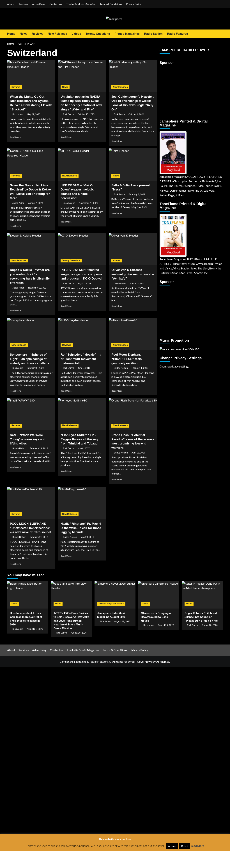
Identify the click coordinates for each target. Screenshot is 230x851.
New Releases (57, 33)
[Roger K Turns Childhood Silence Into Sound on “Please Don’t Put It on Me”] (202, 595)
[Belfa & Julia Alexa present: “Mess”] (133, 164)
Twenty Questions (98, 33)
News (23, 33)
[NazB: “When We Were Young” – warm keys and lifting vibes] (31, 414)
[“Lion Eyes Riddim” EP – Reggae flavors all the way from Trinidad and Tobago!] (82, 414)
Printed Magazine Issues (111, 603)
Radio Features (177, 33)
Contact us (55, 4)
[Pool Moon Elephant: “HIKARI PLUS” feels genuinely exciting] (133, 334)
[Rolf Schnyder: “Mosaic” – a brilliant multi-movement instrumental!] (82, 334)
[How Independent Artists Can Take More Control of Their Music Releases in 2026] (27, 595)
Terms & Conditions (111, 4)
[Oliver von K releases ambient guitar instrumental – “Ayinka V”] (133, 249)
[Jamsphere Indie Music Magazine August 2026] (115, 595)
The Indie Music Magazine (80, 4)
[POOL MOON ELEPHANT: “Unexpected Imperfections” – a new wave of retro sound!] (31, 503)
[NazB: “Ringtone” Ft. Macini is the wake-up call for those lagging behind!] (82, 503)
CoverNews (144, 661)
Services (23, 4)
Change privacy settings (174, 366)
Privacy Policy (133, 4)
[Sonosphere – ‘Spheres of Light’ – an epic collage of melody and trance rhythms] (31, 334)
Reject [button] (184, 846)
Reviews (37, 33)
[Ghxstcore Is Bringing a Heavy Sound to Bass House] (158, 595)
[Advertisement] (182, 91)
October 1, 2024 (136, 114)
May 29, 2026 (33, 114)
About (10, 4)
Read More (15, 137)
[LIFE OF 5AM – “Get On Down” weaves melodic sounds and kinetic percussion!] (82, 164)
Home (11, 33)
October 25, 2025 (86, 114)
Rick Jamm (17, 114)
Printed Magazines (127, 33)
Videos (76, 33)
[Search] (220, 34)
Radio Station (153, 33)
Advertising (38, 4)
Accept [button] (172, 846)
